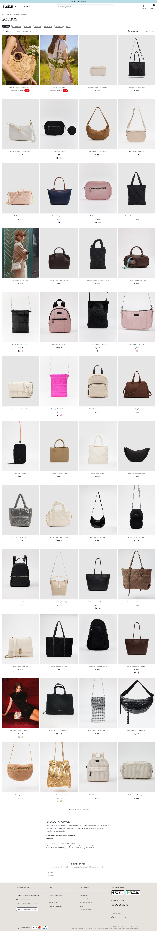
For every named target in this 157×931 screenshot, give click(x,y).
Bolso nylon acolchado (136, 473)
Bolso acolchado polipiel (59, 537)
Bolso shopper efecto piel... (59, 730)
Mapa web (136, 928)
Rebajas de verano (86, 910)
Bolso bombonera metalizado (20, 730)
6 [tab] (47, 36)
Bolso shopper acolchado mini (98, 280)
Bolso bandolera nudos (98, 344)
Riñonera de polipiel (136, 151)
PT (121, 917)
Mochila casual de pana (97, 795)
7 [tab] (48, 36)
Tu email (50, 872)
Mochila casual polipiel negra (20, 602)
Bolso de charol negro (98, 537)
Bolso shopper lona (59, 216)
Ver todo (6, 26)
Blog (81, 906)
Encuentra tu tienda (28, 909)
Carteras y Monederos (56, 847)
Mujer (18, 7)
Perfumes (88, 847)
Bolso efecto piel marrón (98, 151)
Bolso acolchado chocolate (137, 602)
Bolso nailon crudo (98, 473)
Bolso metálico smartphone (98, 730)
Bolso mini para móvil (20, 473)
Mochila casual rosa (59, 344)
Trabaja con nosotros (86, 902)
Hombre (27, 7)
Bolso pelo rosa (20, 795)
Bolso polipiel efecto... (20, 344)
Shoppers (27, 26)
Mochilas (37, 26)
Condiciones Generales (118, 928)
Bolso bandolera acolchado (20, 280)
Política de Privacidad (77, 928)
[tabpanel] (20, 60)
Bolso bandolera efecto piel (98, 87)
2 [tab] (4, 36)
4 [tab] (6, 36)
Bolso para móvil (20, 216)
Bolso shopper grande (59, 666)
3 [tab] (5, 36)
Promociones (53, 902)
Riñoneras (59, 26)
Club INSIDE (84, 895)
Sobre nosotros (85, 899)
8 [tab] (88, 36)
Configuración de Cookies (103, 928)
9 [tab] (128, 229)
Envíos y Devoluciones (56, 895)
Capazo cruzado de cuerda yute (20, 87)
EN (125, 917)
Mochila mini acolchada (97, 409)
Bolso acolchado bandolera (20, 409)
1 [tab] (3, 36)
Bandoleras (16, 26)
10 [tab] (129, 358)
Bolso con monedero (59, 151)
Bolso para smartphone (136, 537)
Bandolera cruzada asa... (98, 666)
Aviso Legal (129, 928)
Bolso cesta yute (59, 87)
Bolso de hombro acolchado (20, 151)
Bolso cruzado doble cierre (20, 666)
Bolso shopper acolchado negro (136, 216)
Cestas (68, 26)
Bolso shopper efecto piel (97, 602)
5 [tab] (8, 36)
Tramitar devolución (55, 906)
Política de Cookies (89, 928)
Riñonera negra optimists (136, 730)
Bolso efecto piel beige (59, 473)
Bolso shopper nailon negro (137, 87)
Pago (50, 899)
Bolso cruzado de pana (136, 795)
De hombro (48, 26)
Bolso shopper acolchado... (20, 537)
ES (116, 917)
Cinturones (75, 847)
